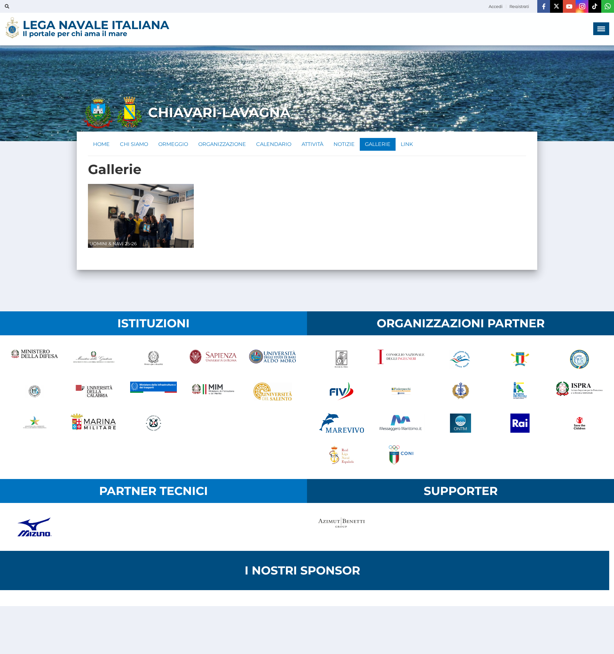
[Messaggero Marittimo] (401, 423)
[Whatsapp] (607, 6)
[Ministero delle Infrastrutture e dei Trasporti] (153, 391)
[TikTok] (594, 6)
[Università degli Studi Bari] (272, 359)
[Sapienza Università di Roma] (213, 359)
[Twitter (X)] (556, 6)
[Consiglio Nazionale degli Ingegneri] (401, 359)
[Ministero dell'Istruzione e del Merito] (213, 391)
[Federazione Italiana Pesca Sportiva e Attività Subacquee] (579, 359)
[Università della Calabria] (94, 391)
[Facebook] (543, 6)
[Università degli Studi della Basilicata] (34, 391)
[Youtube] (569, 6)
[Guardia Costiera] (153, 423)
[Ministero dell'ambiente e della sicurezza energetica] (34, 423)
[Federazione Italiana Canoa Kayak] (460, 359)
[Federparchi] (401, 391)
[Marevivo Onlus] (341, 423)
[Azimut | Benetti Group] (341, 527)
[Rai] (520, 423)
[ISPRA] (579, 391)
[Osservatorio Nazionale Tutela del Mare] (460, 423)
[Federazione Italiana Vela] (341, 391)
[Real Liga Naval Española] (341, 455)
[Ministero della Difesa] (34, 359)
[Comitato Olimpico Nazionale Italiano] (401, 455)
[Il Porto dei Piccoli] (520, 391)
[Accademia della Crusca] (341, 359)
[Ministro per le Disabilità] (153, 359)
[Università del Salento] (272, 391)
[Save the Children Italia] (579, 423)
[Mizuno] (34, 527)
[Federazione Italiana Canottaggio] (520, 359)
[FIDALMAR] (460, 391)
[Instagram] (582, 6)
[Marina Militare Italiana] (94, 423)
